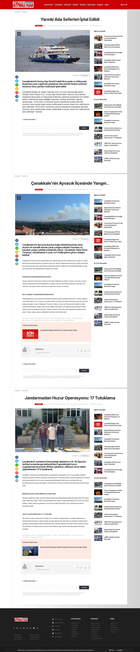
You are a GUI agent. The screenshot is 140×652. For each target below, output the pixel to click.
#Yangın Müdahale (68, 320)
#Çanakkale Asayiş (64, 535)
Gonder (84, 128)
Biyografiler (114, 627)
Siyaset (75, 5)
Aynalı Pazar (48, 5)
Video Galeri (59, 622)
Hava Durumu (95, 623)
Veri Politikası (18, 639)
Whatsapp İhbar (35, 637)
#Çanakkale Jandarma (29, 535)
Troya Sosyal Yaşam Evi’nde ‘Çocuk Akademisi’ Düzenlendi (113, 38)
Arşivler (57, 630)
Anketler (113, 625)
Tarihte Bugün (95, 629)
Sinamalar (94, 632)
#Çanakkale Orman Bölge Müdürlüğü (33, 320)
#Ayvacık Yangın (77, 318)
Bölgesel (100, 5)
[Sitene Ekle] (38, 628)
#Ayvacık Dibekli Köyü (42, 318)
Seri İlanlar (94, 634)
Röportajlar (91, 5)
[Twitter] (17, 628)
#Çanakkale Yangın (28, 318)
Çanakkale (58, 5)
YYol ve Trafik (95, 625)
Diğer (107, 5)
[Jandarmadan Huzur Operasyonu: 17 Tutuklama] (52, 430)
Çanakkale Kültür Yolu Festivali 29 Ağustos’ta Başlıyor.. (112, 69)
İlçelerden (67, 5)
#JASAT (54, 535)
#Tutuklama (26, 537)
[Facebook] (15, 628)
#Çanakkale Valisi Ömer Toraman (61, 318)
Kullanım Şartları (34, 635)
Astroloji (113, 632)
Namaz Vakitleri (95, 627)
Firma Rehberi (95, 636)
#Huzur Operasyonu (78, 535)
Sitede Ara (114, 623)
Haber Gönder (34, 639)
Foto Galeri (58, 619)
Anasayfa (17, 12)
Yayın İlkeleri (17, 637)
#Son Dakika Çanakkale (53, 320)
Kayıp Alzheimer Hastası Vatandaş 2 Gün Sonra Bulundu (112, 77)
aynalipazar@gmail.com (43, 352)
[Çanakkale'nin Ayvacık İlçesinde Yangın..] (52, 214)
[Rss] (31, 628)
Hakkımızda (17, 635)
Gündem (83, 5)
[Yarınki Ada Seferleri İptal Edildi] (52, 51)
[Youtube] (24, 628)
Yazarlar (57, 626)
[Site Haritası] (34, 628)
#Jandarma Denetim (37, 537)
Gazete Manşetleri (96, 638)
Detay (112, 650)
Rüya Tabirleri (115, 629)
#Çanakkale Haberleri (44, 535)
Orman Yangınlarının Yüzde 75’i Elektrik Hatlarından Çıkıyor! (113, 114)
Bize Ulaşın (58, 637)
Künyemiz (58, 633)
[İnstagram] (21, 628)
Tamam (120, 650)
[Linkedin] (28, 628)
